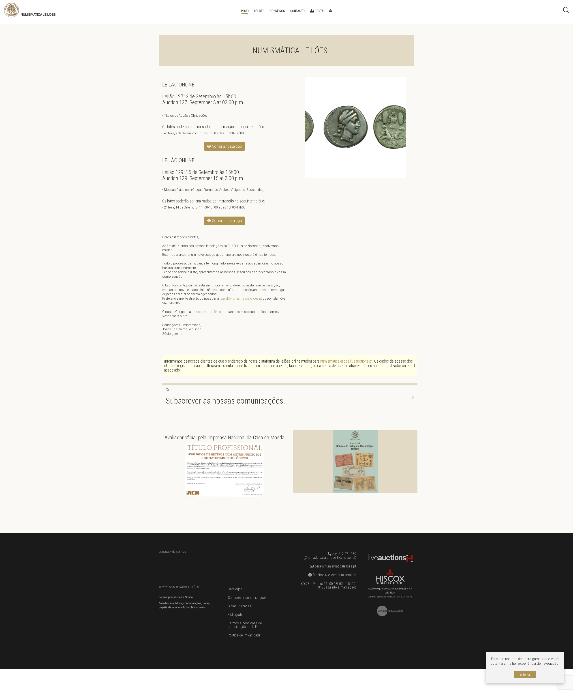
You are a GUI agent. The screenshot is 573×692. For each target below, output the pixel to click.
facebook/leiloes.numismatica (334, 575)
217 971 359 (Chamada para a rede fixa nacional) (330, 556)
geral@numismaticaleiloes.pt (241, 298)
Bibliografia (236, 614)
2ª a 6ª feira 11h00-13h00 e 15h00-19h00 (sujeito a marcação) (330, 585)
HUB (183, 551)
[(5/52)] (355, 127)
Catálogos (235, 589)
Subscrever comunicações (247, 597)
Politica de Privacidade (244, 635)
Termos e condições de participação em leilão (245, 625)
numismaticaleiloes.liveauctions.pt (346, 361)
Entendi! (525, 674)
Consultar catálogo (226, 146)
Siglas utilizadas (239, 606)
